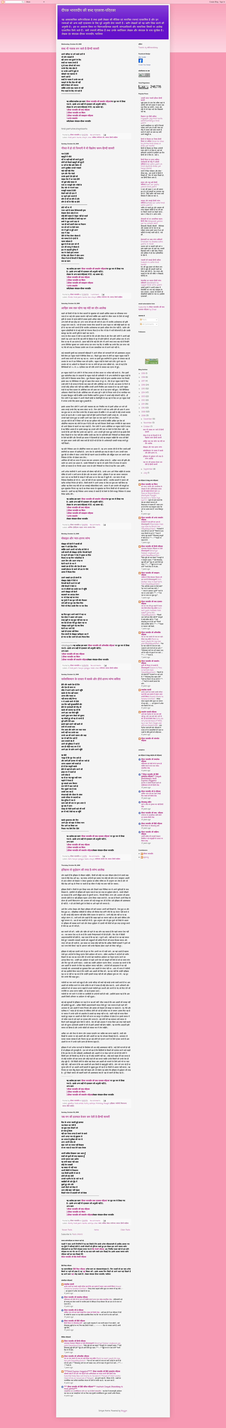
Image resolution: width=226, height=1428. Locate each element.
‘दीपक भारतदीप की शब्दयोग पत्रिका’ (98, 101)
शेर (103, 137)
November (148, 423)
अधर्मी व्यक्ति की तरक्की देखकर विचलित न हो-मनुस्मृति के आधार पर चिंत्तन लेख (152, 838)
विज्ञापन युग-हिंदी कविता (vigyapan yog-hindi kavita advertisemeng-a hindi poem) (151, 119)
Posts (144, 319)
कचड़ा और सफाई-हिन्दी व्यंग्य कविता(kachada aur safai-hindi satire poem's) (153, 203)
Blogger (124, 1411)
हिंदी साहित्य (70, 1106)
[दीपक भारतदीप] (141, 62)
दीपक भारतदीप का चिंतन (149, 484)
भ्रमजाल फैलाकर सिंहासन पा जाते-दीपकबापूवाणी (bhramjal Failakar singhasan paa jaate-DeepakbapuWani (152, 552)
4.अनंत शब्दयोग (72, 118)
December (148, 419)
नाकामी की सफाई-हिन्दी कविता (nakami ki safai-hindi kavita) (151, 262)
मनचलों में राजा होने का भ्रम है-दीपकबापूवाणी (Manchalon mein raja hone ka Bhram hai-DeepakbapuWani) (152, 525)
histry (86, 1103)
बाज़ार (81, 527)
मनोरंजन (99, 137)
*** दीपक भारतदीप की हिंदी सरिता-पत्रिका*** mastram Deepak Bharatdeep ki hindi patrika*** (93, 1387)
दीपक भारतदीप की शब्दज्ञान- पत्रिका (150, 574)
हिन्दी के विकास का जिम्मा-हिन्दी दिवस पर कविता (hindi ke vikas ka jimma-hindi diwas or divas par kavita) (152, 142)
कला (99, 1223)
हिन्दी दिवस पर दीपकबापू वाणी (73, 1323)
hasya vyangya (84, 668)
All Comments (148, 324)
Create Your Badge (145, 65)
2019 (143, 373)
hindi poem (72, 137)
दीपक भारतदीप (142, 57)
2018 (143, 377)
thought (106, 1103)
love (89, 297)
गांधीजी (117, 1103)
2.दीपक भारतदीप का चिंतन (76, 112)
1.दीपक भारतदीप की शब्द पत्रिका (78, 109)
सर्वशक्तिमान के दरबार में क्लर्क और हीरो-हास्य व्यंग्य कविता (90, 679)
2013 (143, 396)
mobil (93, 668)
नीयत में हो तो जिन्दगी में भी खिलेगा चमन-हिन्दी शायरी (87, 148)
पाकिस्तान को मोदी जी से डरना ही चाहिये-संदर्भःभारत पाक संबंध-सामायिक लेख (88, 1299)
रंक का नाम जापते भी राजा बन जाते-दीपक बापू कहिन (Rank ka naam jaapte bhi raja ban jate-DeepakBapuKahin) (152, 640)
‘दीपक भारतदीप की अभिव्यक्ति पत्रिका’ (101, 645)
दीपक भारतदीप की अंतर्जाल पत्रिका (150, 739)
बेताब (108, 1223)
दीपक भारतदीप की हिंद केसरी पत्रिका (73, 1257)
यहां (84, 1271)
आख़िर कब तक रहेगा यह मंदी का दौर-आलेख (83, 308)
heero (86, 859)
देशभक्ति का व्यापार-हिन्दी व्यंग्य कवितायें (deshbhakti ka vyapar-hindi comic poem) (151, 283)
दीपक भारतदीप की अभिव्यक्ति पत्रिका (76, 1356)
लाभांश (90, 527)
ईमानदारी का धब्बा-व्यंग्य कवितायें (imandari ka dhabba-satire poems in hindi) (152, 241)
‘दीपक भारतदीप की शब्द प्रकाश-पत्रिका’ (95, 836)
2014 (143, 392)
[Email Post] (104, 135)
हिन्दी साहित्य (113, 137)
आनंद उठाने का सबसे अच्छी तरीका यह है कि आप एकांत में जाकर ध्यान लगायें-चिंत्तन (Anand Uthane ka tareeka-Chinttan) (152, 695)
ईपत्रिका (76, 527)
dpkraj (146, 857)
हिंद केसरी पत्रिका (98, 1249)
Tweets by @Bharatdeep (148, 47)
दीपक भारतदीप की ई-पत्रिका (73, 1310)
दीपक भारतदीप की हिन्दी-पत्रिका (75, 1341)
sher (89, 137)
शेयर (93, 527)
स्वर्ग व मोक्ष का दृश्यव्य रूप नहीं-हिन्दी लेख (152, 805)
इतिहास (112, 1103)
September (148, 469)
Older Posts (125, 1230)
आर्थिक (70, 527)
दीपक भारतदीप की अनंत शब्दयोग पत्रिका (152, 518)
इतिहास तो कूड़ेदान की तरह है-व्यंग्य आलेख (82, 869)
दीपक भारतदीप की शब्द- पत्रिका (152, 813)
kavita (79, 137)
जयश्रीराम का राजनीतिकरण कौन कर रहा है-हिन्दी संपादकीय (82, 1391)
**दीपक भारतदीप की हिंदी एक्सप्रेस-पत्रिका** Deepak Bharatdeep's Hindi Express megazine (151, 777)
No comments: (95, 135)
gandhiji (71, 1103)
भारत (85, 527)
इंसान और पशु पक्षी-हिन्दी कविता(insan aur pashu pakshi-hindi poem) (150, 184)
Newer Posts (67, 1230)
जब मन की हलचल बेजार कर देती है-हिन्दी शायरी (85, 1116)
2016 (143, 385)
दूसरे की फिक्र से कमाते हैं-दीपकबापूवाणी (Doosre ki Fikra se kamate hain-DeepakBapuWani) (151, 669)
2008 (143, 415)
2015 (143, 388)
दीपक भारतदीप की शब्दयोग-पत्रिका (150, 662)
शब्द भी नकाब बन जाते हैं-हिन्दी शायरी (80, 48)
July (146, 473)
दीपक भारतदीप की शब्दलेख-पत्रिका (76, 1297)
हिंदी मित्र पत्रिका (79, 1269)
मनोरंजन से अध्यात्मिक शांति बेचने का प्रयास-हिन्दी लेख (151, 816)
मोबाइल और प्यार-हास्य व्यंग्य (75, 538)
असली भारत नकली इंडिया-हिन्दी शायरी (151, 99)
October (147, 426)
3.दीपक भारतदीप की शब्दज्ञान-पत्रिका (80, 115)
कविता (94, 137)
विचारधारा (124, 1103)
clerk (70, 859)
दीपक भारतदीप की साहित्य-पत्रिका (150, 833)
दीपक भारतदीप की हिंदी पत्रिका (74, 1321)
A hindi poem (73, 668)
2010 (143, 408)
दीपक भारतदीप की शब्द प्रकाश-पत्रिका (88, 10)
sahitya (92, 1103)
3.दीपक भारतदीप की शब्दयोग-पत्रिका (74, 659)
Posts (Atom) (77, 1234)
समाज (107, 137)
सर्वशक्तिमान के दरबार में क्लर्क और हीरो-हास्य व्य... (153, 451)
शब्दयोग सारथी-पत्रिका (148, 712)
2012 (143, 400)
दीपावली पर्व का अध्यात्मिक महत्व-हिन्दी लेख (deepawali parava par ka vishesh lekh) (152, 221)
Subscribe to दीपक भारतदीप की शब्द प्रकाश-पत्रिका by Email (151, 308)
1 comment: (95, 294)
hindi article (79, 1103)
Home (96, 1230)
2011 (143, 404)
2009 (143, 412)
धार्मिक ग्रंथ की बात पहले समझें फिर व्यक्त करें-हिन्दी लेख (82, 1312)
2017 (143, 381)
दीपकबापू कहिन (146, 802)
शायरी (102, 859)
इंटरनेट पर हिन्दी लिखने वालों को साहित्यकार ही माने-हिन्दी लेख (151, 784)
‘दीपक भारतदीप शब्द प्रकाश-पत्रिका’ (94, 1200)
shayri (84, 137)
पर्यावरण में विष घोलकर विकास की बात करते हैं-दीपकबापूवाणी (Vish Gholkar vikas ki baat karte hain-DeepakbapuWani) (151, 580)
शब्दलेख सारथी (69, 1284)
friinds (70, 297)
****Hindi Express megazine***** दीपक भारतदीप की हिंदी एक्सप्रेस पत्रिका (92, 1371)
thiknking (99, 1103)
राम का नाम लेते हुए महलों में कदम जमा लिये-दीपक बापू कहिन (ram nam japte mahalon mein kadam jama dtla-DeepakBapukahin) (151, 610)
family (70, 1223)
